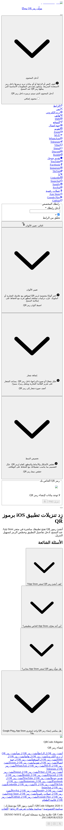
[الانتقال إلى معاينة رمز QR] (61, 507)
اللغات (4, 808)
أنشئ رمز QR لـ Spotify (50, 790)
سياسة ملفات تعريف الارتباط (26, 808)
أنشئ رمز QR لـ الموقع (44, 759)
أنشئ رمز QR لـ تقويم (45, 762)
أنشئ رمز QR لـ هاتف (36, 756)
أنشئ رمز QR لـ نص (27, 753)
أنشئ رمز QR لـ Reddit (35, 775)
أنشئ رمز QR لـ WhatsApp (30, 765)
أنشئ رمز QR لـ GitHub (25, 796)
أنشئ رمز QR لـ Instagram (38, 781)
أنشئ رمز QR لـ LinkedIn (21, 784)
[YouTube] (54, 824)
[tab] (58, 106)
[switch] (58, 214)
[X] (60, 824)
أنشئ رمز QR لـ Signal (26, 772)
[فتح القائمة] (61, 14)
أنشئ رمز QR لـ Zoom (22, 762)
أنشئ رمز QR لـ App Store (22, 793)
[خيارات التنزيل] (44, 501)
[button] (32, 86)
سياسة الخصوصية (53, 808)
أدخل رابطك (52, 208)
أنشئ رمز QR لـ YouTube (36, 778)
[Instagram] (49, 824)
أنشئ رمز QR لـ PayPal (24, 790)
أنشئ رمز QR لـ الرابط (50, 753)
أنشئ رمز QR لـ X (45, 784)
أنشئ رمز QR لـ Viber (51, 772)
